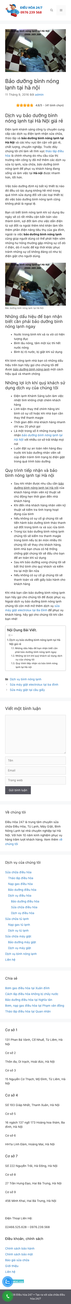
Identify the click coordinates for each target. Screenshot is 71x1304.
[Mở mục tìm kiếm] (51, 10)
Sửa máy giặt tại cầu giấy (27, 690)
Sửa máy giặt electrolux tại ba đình (34, 684)
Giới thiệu (11, 1266)
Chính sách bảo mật (19, 1254)
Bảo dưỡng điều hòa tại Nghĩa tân (28, 999)
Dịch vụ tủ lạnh (18, 930)
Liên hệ (10, 959)
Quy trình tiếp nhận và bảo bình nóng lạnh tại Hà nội (37, 665)
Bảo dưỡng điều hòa (22, 889)
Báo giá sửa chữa (17, 1260)
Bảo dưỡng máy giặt (22, 942)
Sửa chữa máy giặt (18, 936)
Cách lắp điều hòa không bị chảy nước (31, 994)
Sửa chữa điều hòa (18, 872)
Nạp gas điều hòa (20, 884)
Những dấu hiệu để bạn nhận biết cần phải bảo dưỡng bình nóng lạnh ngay (36, 650)
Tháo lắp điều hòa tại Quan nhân (28, 1011)
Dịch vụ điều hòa (19, 895)
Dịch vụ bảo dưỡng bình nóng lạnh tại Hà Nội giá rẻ (34, 642)
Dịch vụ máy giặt (19, 948)
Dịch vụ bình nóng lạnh (25, 679)
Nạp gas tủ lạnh (19, 924)
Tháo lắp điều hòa (20, 878)
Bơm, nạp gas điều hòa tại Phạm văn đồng (34, 1005)
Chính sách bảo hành (19, 1248)
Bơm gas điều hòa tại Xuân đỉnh (27, 988)
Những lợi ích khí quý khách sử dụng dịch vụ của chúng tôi (39, 657)
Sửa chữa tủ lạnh (17, 919)
